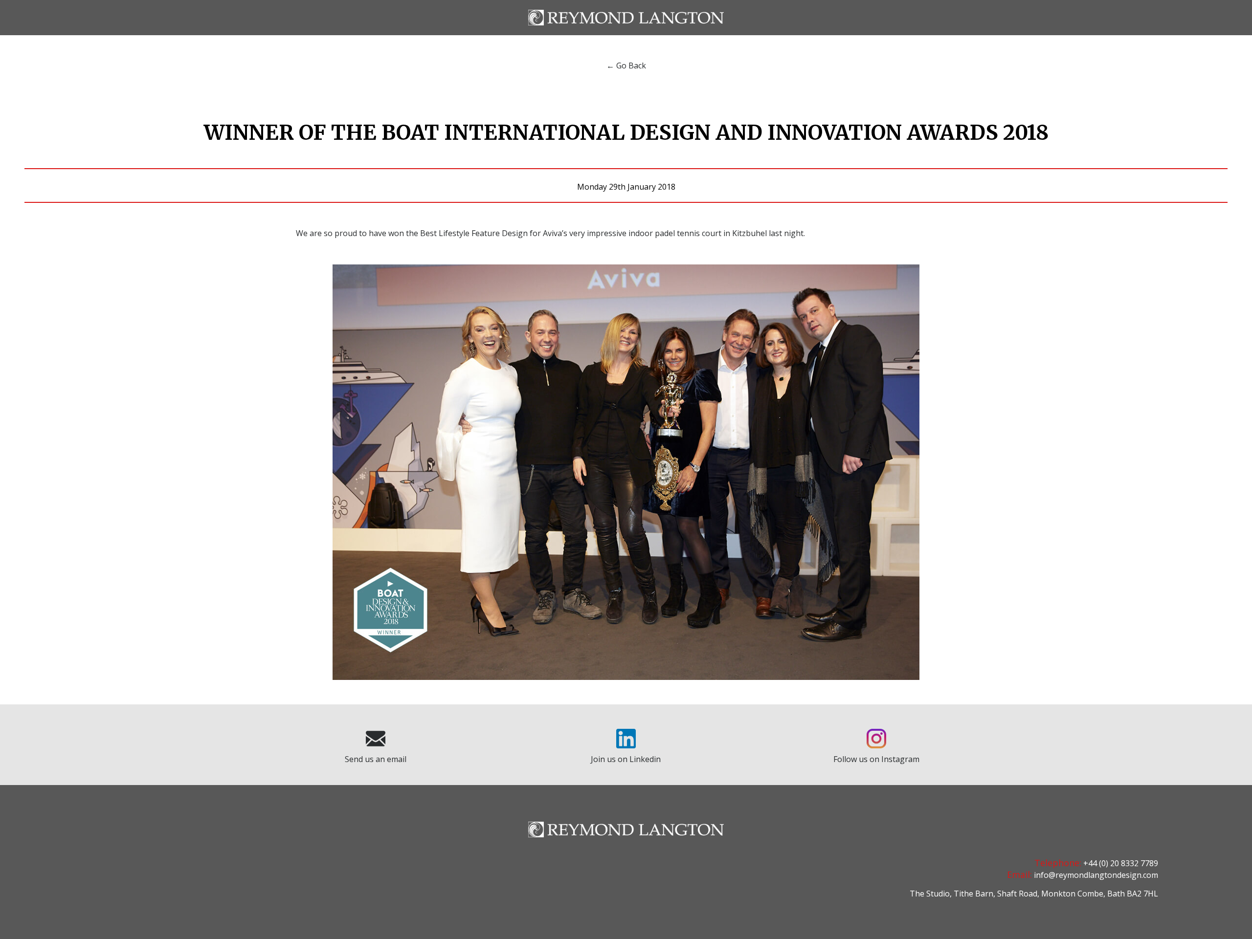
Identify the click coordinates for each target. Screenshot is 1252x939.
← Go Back (626, 65)
